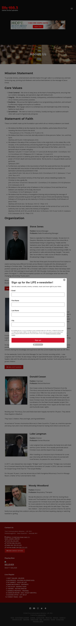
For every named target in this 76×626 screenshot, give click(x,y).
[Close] (64, 280)
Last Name (15, 310)
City (12, 320)
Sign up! (38, 340)
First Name (15, 300)
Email (13, 290)
